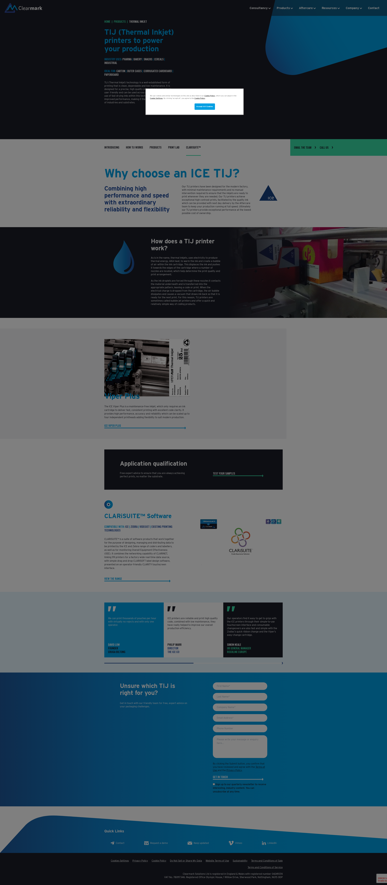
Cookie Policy (209, 96)
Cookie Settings (156, 98)
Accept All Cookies (204, 106)
